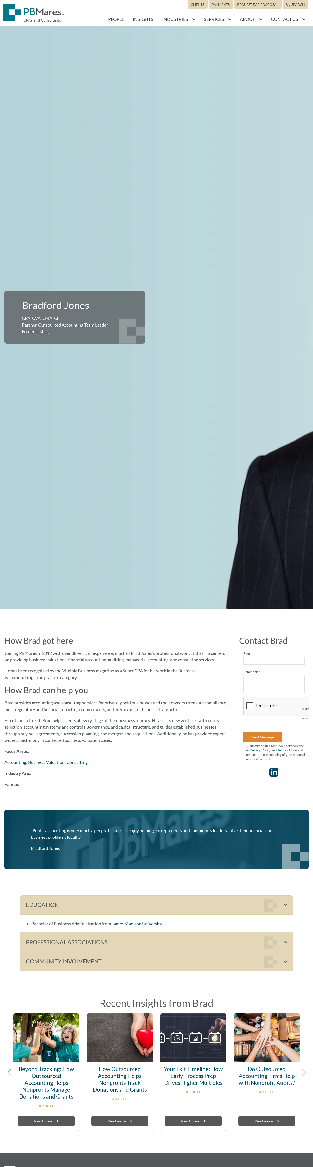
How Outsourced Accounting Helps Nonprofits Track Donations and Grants (120, 1079)
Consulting (77, 762)
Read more (43, 1121)
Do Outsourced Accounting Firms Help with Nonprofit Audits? (267, 1076)
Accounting (15, 762)
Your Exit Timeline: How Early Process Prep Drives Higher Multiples (193, 1076)
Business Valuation (46, 762)
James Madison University (137, 923)
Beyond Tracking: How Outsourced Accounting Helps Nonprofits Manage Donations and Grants (46, 1083)
